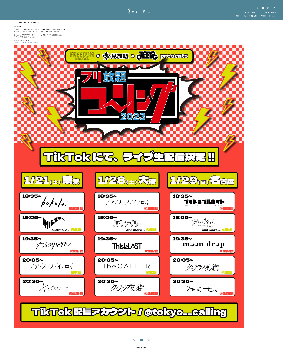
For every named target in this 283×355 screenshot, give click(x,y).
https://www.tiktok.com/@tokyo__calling (26, 42)
